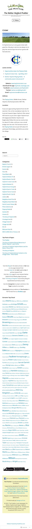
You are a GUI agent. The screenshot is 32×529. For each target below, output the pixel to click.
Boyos (23, 317)
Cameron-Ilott (9, 327)
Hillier (15, 380)
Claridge (19, 333)
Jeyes (19, 387)
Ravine (7, 425)
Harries (27, 373)
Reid (24, 425)
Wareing (10, 449)
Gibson (16, 365)
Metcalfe (15, 405)
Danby (6, 344)
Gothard (10, 368)
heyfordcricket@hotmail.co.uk (18, 92)
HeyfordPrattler (23, 478)
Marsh (14, 400)
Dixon (8, 347)
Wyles (21, 461)
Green (19, 368)
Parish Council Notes (8, 204)
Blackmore (20, 311)
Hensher (17, 378)
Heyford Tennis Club (8, 192)
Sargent (9, 432)
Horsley (19, 383)
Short (3, 435)
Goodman (5, 368)
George (8, 365)
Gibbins (12, 365)
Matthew (27, 400)
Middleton (20, 405)
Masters (22, 400)
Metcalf (10, 405)
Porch (19, 420)
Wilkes (10, 455)
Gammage (12, 362)
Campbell (14, 327)
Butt (13, 325)
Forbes (6, 359)
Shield (27, 432)
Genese (3, 365)
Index (10, 270)
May (13, 403)
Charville (11, 333)
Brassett (5, 319)
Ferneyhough (22, 357)
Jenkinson (12, 387)
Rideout (14, 428)
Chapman (26, 330)
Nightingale (17, 413)
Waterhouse (22, 449)
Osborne (7, 415)
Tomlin (14, 445)
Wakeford (19, 447)
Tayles (25, 440)
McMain (26, 403)
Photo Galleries (6, 207)
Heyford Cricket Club (8, 182)
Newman (25, 410)
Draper (18, 347)
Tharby (14, 442)
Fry (27, 359)
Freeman (19, 359)
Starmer (20, 438)
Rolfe (14, 430)
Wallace (26, 447)
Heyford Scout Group (8, 187)
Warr (14, 449)
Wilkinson (15, 455)
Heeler (12, 378)
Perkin (7, 420)
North (27, 413)
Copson (16, 338)
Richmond (9, 428)
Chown (16, 333)
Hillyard (18, 380)
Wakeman (23, 447)
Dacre (3, 344)
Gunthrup (26, 368)
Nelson (18, 410)
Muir (25, 407)
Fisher (28, 356)
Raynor (12, 425)
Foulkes (15, 359)
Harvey (12, 375)
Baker (7, 307)
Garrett (26, 362)
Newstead (4, 413)
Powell (26, 420)
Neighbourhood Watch (8, 202)
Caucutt (19, 330)
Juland (11, 390)
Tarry (20, 440)
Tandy (13, 440)
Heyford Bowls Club (7, 179)
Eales (4, 350)
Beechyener (16, 309)
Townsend (22, 445)
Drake (15, 347)
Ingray (25, 385)
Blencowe (14, 313)
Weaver (9, 452)
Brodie (21, 319)
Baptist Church (6, 164)
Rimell (17, 428)
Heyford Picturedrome (18, 493)
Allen (18, 301)
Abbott (3, 301)
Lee (16, 396)
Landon (22, 393)
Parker (25, 416)
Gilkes (22, 365)
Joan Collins (22, 387)
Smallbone (16, 435)
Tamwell (10, 440)
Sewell (22, 432)
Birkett (15, 311)
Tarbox (17, 440)
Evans (3, 357)
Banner (11, 307)
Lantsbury (4, 395)
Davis (13, 345)
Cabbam (20, 325)
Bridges (15, 319)
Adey (12, 301)
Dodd (11, 347)
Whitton (27, 452)
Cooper (12, 338)
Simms (9, 435)
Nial (8, 413)
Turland (3, 447)
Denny (25, 344)
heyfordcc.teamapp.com (22, 86)
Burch (18, 322)
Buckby (15, 322)
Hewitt (23, 378)
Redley (15, 425)
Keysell (14, 390)
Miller (23, 405)
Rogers (10, 430)
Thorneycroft (25, 442)
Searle (19, 432)
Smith (21, 435)
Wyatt (19, 461)
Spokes (4, 438)
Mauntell (10, 403)
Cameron (4, 327)
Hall (9, 370)
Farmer (7, 357)
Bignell (8, 311)
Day (19, 344)
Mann (8, 400)
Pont (17, 420)
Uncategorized (6, 219)
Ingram (22, 385)
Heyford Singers (11, 491)
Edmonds (24, 350)
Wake (15, 447)
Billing (12, 311)
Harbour (14, 373)
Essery (23, 353)
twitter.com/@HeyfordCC (18, 90)
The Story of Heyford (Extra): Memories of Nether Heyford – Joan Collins (14, 243)
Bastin (25, 307)
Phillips (10, 420)
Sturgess (4, 440)
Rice (27, 425)
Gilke (19, 365)
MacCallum (4, 400)
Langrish (26, 393)
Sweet (7, 440)
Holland (3, 383)
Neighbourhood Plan (8, 199)
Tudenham (27, 445)
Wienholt (4, 455)
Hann (11, 373)
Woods (4, 461)
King (21, 390)
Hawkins (22, 375)
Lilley (21, 396)
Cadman (24, 325)
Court (12, 341)
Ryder (23, 430)
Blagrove (24, 311)
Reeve (21, 425)
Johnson (4, 390)
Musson (5, 410)
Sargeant (4, 432)
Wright (15, 461)
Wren (11, 461)
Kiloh (18, 390)
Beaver (9, 309)
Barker (15, 307)
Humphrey (9, 385)
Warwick (18, 449)
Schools (4, 214)
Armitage (14, 304)
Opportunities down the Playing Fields (16, 71)
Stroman (24, 438)
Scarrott (16, 432)
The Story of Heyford (8, 217)
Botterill (4, 317)
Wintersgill (17, 458)
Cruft (29, 341)
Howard (26, 383)
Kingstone (12, 393)
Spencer (26, 435)
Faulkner (12, 356)
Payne (17, 418)
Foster (10, 360)
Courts (15, 341)
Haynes (5, 378)
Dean (21, 344)
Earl (8, 350)
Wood (21, 458)
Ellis (14, 353)
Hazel (10, 378)
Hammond (26, 370)
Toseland (17, 445)
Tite (11, 445)
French (23, 359)
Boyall (17, 317)
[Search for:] (10, 155)
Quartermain (15, 422)
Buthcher (10, 325)
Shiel (24, 432)
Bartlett (22, 307)
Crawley (19, 341)
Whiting (19, 452)
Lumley (23, 398)
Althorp (20, 301)
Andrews (4, 304)
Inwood (27, 385)
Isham (3, 387)
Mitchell (27, 405)
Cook (9, 338)
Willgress (20, 455)
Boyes (20, 317)
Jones (7, 390)
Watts (4, 452)
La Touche (8, 395)
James (9, 387)
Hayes (27, 375)
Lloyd (8, 398)
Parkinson (4, 418)
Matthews (5, 403)
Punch (7, 422)
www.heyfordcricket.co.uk (18, 83)
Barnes (18, 307)
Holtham (11, 383)
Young (24, 461)
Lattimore (13, 395)
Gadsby (8, 362)
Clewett (20, 335)
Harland (24, 373)
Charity (3, 333)
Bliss (17, 313)
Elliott (11, 353)
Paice (11, 415)
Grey (23, 368)
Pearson (21, 418)
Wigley (7, 455)
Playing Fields (9, 99)
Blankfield (10, 313)
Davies (9, 344)
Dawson (16, 344)
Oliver (4, 416)
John (26, 387)
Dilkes (4, 347)
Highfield (11, 380)
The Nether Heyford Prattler (16, 13)
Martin (17, 400)
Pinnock (14, 420)
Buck (12, 322)
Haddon (4, 371)
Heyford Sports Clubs (8, 189)
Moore (9, 408)
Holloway (7, 383)
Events (4, 169)
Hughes (4, 385)
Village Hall (5, 224)
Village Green (6, 222)
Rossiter (18, 430)
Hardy (21, 373)
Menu (17, 20)
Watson (27, 449)
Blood (19, 314)
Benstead (4, 311)
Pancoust (14, 416)
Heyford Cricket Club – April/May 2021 (16, 74)
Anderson (25, 301)
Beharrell (21, 309)
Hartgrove (9, 375)
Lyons (26, 398)
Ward (7, 449)
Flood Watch (5, 174)
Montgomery (5, 408)
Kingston (6, 393)
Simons (12, 435)
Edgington (18, 350)
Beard (3, 309)
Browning (6, 322)
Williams (26, 455)
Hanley (3, 373)
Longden (12, 398)
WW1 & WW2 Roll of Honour (10, 232)
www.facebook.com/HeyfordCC (19, 88)
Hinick (21, 380)
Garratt (20, 362)
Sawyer (12, 432)
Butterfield (16, 325)
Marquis (11, 400)
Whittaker (24, 452)
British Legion (6, 167)
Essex (27, 353)
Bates (27, 307)
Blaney (5, 314)
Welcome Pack (6, 229)
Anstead (9, 304)
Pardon (18, 416)
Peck (26, 418)
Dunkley (22, 347)
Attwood (4, 307)
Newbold (21, 410)
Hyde (18, 385)
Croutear (24, 341)
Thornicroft (4, 445)
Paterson (12, 418)
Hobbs (26, 380)
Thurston (9, 445)
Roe (7, 430)
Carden (28, 327)
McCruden (16, 403)
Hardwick (17, 373)
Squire (9, 438)
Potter (22, 420)
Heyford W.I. (12, 489)
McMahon (21, 403)
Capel (21, 327)
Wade (12, 447)
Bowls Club (20, 491)
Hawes (19, 375)
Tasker (22, 440)
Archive (20, 291)
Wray (8, 461)
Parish (22, 415)
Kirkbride (17, 393)
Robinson (4, 430)
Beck (12, 309)
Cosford (9, 341)
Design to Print (21, 500)
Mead (3, 405)
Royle (21, 430)
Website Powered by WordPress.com (16, 523)
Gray (16, 368)
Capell (24, 327)
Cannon (18, 327)
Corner (4, 341)
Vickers (9, 447)
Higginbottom (5, 380)
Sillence (6, 435)
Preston (4, 422)
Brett (9, 319)
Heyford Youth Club (7, 194)
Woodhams (25, 458)
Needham (14, 411)
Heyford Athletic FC (7, 177)
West (12, 452)
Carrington (9, 330)
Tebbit (8, 442)
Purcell (10, 422)
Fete (3, 172)
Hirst (23, 380)
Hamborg (20, 371)
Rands (23, 422)
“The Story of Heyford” (11, 278)
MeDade (7, 405)
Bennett (25, 309)
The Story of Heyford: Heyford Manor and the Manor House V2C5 (15, 247)
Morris (19, 408)
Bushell (25, 322)
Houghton (23, 383)
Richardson (4, 428)
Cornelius (25, 338)
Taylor (4, 443)
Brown (25, 319)
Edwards (7, 353)
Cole (24, 335)
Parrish (8, 418)
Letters (4, 197)
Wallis (3, 449)
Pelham (3, 420)
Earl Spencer (12, 350)
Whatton (16, 452)
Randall (20, 422)
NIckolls (11, 413)
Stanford (13, 438)
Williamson (5, 458)
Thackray (11, 442)
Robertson (25, 428)
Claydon (4, 335)
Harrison (4, 375)
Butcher (5, 325)
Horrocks (15, 383)
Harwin (16, 375)
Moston (22, 407)
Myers (10, 410)
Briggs (18, 319)
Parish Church (16, 488)
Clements (15, 335)
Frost (26, 359)
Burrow (21, 322)
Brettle (12, 319)
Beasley (6, 309)
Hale (8, 370)
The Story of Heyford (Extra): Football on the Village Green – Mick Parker (14, 253)
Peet (28, 418)
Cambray (28, 325)
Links (10, 274)
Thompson (19, 442)
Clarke (25, 332)
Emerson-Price (19, 353)
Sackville (26, 430)
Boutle (10, 316)
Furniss (4, 362)
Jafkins (6, 387)
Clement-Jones (9, 335)
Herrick (20, 378)
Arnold (20, 304)
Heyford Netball (6, 184)
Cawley (22, 330)
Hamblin (14, 370)
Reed (18, 425)
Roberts (20, 428)
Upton (7, 447)
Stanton (16, 438)
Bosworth (23, 313)
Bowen (14, 317)
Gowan (13, 368)
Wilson (11, 458)
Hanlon (7, 373)
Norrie (24, 413)
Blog (9, 266)
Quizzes (4, 212)
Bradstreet (27, 317)
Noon (21, 413)
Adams (8, 301)
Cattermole (15, 330)
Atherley (25, 304)
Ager (15, 301)
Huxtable (15, 385)
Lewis (19, 395)
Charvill (7, 333)
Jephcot (16, 387)
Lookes (16, 398)
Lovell (20, 398)
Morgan (14, 408)
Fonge (3, 359)
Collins (5, 338)
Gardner (16, 362)
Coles (27, 335)
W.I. (3, 227)
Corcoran (21, 338)
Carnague (4, 330)
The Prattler (5, 240)
